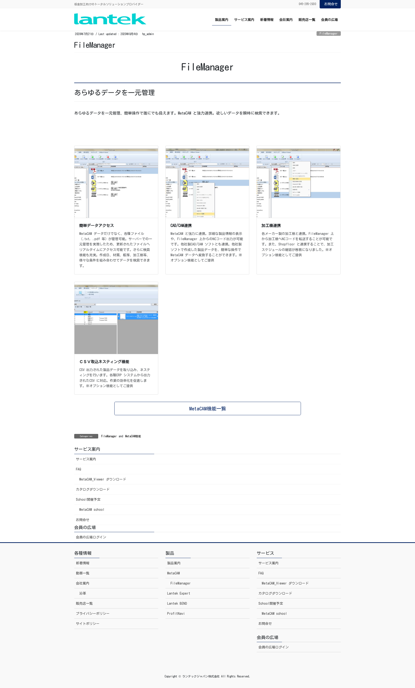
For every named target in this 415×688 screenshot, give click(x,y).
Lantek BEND (177, 603)
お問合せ (331, 4)
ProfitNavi (176, 613)
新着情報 (82, 563)
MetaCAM (173, 573)
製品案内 (174, 563)
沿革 (82, 593)
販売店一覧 (84, 603)
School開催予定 (88, 499)
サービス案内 (86, 459)
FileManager (329, 33)
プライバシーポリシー (93, 613)
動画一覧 (82, 573)
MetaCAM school (91, 509)
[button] (207, 408)
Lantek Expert (178, 593)
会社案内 (82, 583)
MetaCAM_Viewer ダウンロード (102, 479)
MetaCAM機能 (133, 436)
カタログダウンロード (93, 489)
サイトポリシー (87, 623)
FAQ (78, 469)
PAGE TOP (401, 663)
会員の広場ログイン (91, 537)
